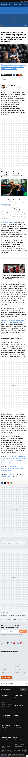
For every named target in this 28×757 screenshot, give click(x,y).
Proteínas (4, 659)
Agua (25, 25)
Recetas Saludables (19, 662)
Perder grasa (17, 669)
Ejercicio (12, 25)
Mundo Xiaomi (5, 706)
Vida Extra (16, 700)
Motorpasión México (19, 746)
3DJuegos (16, 697)
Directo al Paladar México (6, 747)
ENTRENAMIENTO (6, 5)
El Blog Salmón (18, 727)
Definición (4, 669)
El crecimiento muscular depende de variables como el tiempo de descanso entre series (13, 67)
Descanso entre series (22, 480)
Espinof (16, 710)
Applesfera (4, 702)
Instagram (17, 643)
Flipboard (19, 75)
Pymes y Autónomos (19, 729)
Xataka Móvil (5, 700)
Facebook (14, 75)
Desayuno (4, 664)
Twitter (17, 75)
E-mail (22, 75)
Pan (17, 25)
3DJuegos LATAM (18, 739)
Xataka (3, 697)
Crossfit (21, 619)
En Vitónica (5, 273)
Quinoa (14, 619)
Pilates (16, 656)
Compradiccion (5, 732)
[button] (13, 86)
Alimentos (16, 659)
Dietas (3, 662)
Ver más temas (6, 677)
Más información (5, 755)
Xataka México (5, 739)
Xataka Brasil (5, 742)
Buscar (26, 683)
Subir (22, 689)
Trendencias (5, 727)
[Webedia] (24, 1)
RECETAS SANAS (17, 5)
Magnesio (5, 25)
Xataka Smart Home (6, 704)
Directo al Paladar (6, 717)
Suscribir (23, 631)
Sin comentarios (7, 74)
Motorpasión (17, 717)
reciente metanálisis (9, 222)
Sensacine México (18, 742)
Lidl (21, 25)
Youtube (14, 643)
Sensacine (16, 707)
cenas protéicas (6, 672)
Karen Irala (12, 474)
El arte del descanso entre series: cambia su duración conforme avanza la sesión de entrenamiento (14, 277)
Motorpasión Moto (18, 719)
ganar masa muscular (19, 672)
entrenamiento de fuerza (18, 665)
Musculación (10, 480)
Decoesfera (4, 729)
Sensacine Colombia (19, 744)
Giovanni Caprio (6, 476)
